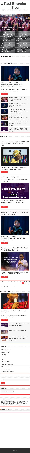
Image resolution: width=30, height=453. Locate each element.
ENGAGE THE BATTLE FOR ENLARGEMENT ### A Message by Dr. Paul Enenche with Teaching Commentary (19, 117)
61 (20, 281)
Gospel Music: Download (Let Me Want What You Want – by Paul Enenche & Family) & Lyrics (18, 338)
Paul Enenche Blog (15, 5)
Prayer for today (6, 369)
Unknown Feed (5, 409)
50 (14, 281)
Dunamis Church (6, 352)
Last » (13, 286)
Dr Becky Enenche (6, 349)
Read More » (4, 94)
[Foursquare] (16, 451)
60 (17, 281)
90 (7, 286)
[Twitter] (15, 451)
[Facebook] (13, 451)
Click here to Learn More (15, 404)
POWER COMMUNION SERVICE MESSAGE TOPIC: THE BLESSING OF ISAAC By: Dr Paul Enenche (18, 111)
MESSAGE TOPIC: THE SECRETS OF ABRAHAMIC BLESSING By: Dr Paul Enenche (18, 123)
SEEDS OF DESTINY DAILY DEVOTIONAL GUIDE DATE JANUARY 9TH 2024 (14, 179)
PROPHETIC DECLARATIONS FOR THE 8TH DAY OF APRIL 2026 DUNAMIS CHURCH (18, 105)
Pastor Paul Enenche (7, 361)
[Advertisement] (15, 431)
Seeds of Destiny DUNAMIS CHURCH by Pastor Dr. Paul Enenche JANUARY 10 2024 (15, 143)
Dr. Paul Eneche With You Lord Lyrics (18, 330)
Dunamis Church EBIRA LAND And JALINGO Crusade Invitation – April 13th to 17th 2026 (18, 99)
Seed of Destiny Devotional (8, 371)
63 (25, 283)
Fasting (4, 354)
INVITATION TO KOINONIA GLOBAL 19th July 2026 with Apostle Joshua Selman (22, 48)
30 (8, 281)
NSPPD (4, 359)
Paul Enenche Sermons (6, 64)
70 (1, 286)
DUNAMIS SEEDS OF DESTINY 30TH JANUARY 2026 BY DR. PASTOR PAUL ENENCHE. (18, 129)
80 (4, 286)
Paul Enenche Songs (5, 291)
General (4, 357)
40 (11, 281)
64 (25, 285)
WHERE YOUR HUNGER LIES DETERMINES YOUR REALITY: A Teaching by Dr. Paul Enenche (12, 85)
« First (2, 281)
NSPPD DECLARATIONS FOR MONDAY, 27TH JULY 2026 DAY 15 (21, 37)
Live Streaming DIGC (5, 57)
